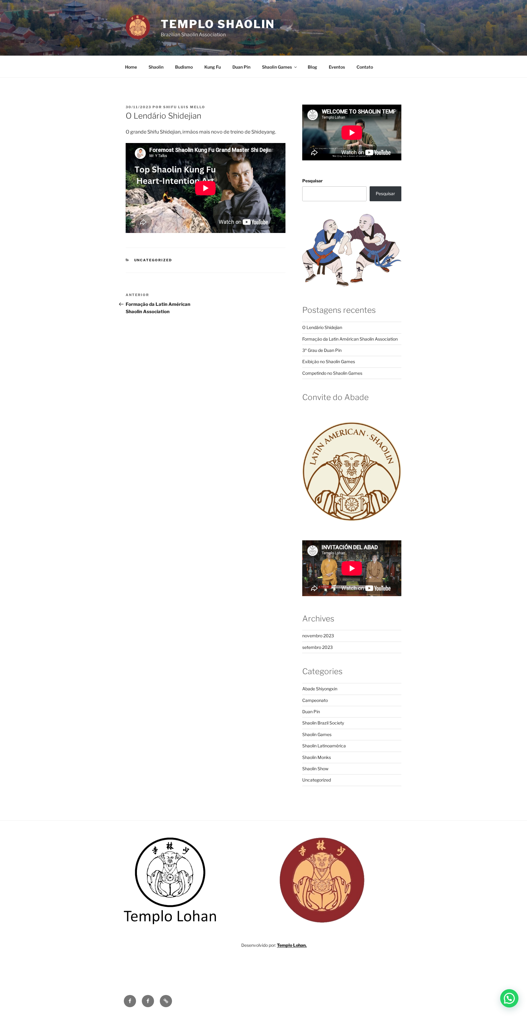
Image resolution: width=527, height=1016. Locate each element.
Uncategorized (153, 260)
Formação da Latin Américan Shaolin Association (350, 339)
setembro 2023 (317, 647)
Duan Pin (241, 67)
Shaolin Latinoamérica (324, 745)
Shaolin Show (315, 768)
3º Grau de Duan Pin (322, 350)
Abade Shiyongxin (319, 688)
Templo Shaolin (218, 24)
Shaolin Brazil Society (323, 722)
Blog (312, 67)
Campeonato (315, 700)
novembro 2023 (318, 635)
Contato (365, 67)
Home (131, 67)
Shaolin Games (277, 67)
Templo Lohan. (292, 945)
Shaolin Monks (316, 757)
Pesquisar (312, 180)
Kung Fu (212, 67)
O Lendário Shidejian (322, 327)
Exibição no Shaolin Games (328, 361)
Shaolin (156, 67)
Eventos (337, 67)
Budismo (184, 67)
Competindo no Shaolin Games (332, 373)
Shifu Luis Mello (184, 107)
